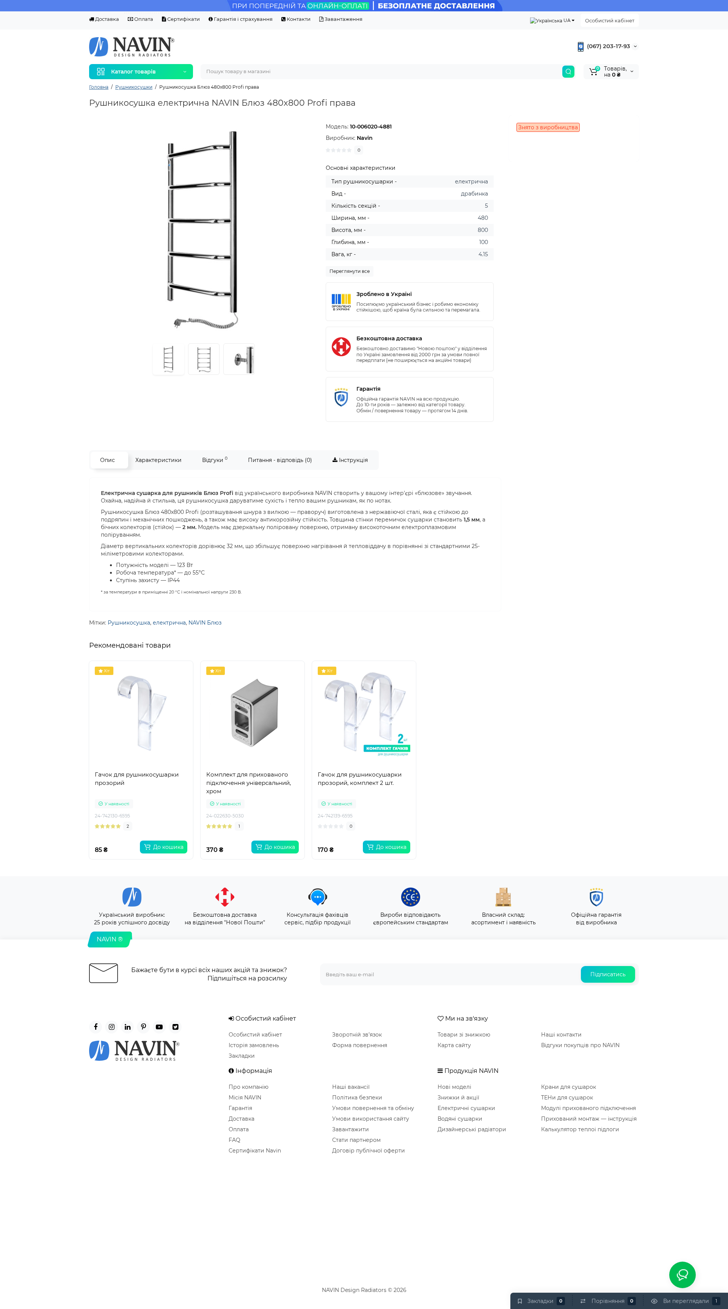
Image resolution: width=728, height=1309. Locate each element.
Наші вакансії (351, 1087)
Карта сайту (454, 1045)
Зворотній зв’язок (357, 1034)
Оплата (143, 19)
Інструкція (352, 460)
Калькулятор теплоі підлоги (580, 1129)
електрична (169, 622)
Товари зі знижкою (464, 1034)
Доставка (106, 19)
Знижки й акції (458, 1097)
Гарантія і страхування (243, 19)
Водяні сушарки (460, 1118)
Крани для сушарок (568, 1087)
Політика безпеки (357, 1097)
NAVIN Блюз (204, 622)
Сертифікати (183, 19)
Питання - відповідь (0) (280, 460)
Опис (107, 460)
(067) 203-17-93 (607, 46)
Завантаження (342, 19)
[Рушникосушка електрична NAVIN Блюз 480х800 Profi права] (204, 230)
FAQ (234, 1140)
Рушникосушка (129, 622)
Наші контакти (561, 1034)
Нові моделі (454, 1087)
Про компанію (248, 1087)
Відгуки (215, 459)
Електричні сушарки (466, 1108)
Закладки (242, 1055)
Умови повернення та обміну (373, 1108)
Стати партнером (356, 1140)
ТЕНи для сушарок (567, 1097)
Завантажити (350, 1129)
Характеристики (158, 460)
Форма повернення (359, 1045)
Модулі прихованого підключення (588, 1108)
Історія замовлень (254, 1045)
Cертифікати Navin (255, 1150)
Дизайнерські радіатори (472, 1129)
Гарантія (240, 1108)
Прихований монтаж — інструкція (589, 1118)
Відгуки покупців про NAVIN (580, 1045)
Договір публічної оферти (368, 1150)
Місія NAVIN (245, 1097)
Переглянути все (349, 271)
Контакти (298, 19)
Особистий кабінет (609, 20)
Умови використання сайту (370, 1118)
